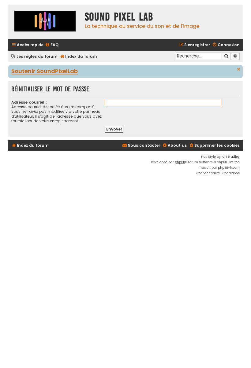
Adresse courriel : (29, 102)
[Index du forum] (45, 22)
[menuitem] (51, 45)
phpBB (180, 162)
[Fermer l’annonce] (239, 69)
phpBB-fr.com (229, 167)
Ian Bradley (231, 156)
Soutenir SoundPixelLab (44, 71)
